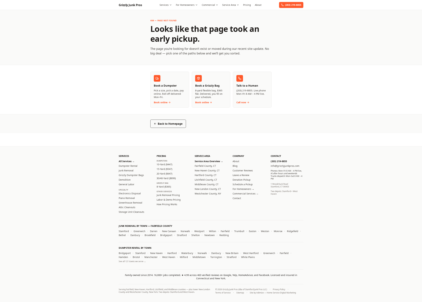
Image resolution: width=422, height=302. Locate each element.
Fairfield (225, 231)
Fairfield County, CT (205, 165)
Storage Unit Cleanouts (131, 211)
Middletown (199, 257)
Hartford (172, 253)
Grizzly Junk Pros (130, 5)
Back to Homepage (170, 124)
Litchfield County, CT (206, 179)
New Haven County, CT (207, 170)
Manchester (151, 257)
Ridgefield (292, 231)
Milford (184, 257)
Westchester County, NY (208, 193)
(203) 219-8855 (293, 4)
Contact (237, 198)
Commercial (208, 4)
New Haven (156, 253)
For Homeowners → (243, 189)
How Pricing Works (167, 204)
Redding (224, 235)
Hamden (123, 257)
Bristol (136, 257)
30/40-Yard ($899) (166, 178)
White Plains (248, 257)
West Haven (168, 257)
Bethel (122, 235)
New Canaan (169, 231)
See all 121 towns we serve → (132, 261)
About (258, 4)
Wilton (212, 231)
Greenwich (139, 231)
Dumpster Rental (128, 165)
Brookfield (150, 235)
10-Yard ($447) (164, 164)
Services (164, 4)
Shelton (195, 235)
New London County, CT (208, 189)
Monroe (278, 231)
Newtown (209, 235)
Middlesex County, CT (206, 184)
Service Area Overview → (209, 161)
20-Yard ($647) (164, 173)
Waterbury (187, 253)
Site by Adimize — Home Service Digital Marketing (273, 292)
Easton (252, 231)
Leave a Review (241, 175)
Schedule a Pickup (243, 184)
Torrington (216, 257)
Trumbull (239, 231)
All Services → (127, 161)
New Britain (232, 253)
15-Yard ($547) (164, 169)
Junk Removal (126, 170)
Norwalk (185, 231)
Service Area (229, 4)
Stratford (182, 235)
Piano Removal (127, 198)
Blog (235, 165)
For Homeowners (185, 4)
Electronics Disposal (130, 193)
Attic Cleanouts (127, 207)
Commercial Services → (245, 193)
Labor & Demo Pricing (169, 199)
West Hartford (251, 253)
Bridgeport (166, 235)
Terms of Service (223, 292)
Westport (199, 231)
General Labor (126, 184)
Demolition (125, 179)
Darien (153, 231)
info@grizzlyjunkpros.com (285, 165)
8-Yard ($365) (164, 186)
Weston (265, 231)
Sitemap (240, 292)
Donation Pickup (242, 179)
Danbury (135, 235)
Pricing (247, 4)
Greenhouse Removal (130, 202)
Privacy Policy (279, 289)
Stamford (124, 231)
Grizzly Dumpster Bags (131, 175)
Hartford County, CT (205, 175)
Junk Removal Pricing (168, 195)
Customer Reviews (243, 170)
